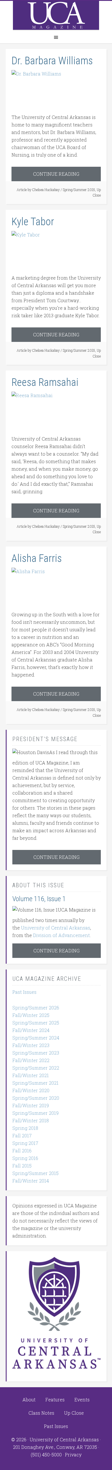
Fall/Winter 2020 (30, 1090)
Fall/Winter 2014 (30, 1181)
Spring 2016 (25, 1158)
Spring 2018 (25, 1128)
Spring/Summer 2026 (35, 1008)
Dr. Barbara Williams (52, 61)
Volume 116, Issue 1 (39, 899)
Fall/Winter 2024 (30, 1030)
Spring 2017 (25, 1143)
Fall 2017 (22, 1135)
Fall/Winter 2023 (30, 1045)
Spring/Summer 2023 (35, 1053)
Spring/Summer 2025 (35, 1023)
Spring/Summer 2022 (35, 1068)
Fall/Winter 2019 (30, 1105)
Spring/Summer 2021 (35, 1083)
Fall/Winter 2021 (30, 1075)
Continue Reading (56, 174)
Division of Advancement (61, 935)
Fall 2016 (22, 1151)
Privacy (73, 1454)
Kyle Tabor (32, 222)
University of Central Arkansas (55, 928)
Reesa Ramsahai (44, 382)
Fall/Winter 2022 (30, 1060)
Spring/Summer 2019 (35, 1113)
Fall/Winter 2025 (30, 1015)
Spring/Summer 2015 (79, 189)
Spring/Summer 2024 (35, 1038)
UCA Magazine (56, 15)
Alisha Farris (36, 558)
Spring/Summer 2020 (35, 1098)
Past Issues (24, 992)
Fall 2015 (22, 1166)
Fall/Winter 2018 (30, 1120)
